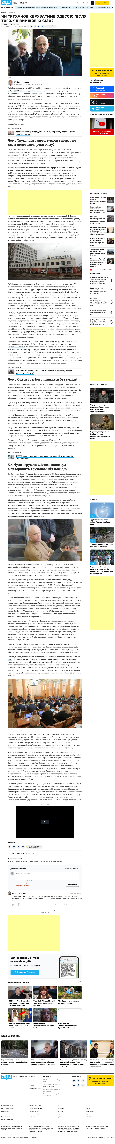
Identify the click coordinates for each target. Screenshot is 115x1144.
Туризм (88, 1114)
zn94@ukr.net (47, 1091)
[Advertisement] (45, 202)
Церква (60, 1114)
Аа (92, 3)
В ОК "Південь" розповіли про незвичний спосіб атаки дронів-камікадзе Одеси (45, 457)
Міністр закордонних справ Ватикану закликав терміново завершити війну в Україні (97, 242)
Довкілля (60, 1111)
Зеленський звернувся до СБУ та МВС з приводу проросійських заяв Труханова (45, 133)
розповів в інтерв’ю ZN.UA (28, 308)
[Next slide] (112, 7)
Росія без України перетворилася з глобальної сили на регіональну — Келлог (98, 209)
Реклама (31, 1086)
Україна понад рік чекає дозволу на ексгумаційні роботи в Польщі (98, 200)
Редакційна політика (35, 1088)
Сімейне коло (90, 1111)
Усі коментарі (45, 912)
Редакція (31, 1083)
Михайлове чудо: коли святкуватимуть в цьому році (98, 312)
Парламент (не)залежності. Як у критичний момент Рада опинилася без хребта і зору (97, 219)
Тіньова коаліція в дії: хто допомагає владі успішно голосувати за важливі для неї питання (98, 262)
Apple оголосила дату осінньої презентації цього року (101, 522)
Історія (88, 1108)
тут (36, 240)
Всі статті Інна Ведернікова (19, 853)
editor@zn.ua (47, 1096)
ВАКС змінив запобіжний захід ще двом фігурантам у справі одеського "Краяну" (44, 372)
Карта (30, 1091)
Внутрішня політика (7, 1105)
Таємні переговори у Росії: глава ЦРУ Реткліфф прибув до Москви (97, 252)
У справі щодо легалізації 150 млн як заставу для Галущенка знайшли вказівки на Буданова (99, 280)
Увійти (87, 3)
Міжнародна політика (7, 1108)
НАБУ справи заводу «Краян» (45, 114)
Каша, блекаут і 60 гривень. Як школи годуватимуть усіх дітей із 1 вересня (98, 290)
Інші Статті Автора (98, 384)
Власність (89, 1117)
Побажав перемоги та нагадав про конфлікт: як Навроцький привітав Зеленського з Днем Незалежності (98, 231)
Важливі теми (7, 7)
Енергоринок (5, 1114)
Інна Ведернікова (21, 83)
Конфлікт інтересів (35, 1111)
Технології (61, 1108)
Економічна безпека (35, 1114)
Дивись (93, 499)
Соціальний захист (35, 1105)
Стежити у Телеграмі (26, 972)
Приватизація (5, 1117)
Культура (60, 1117)
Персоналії (32, 1117)
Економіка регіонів (7, 1119)
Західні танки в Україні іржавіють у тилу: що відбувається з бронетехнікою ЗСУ (98, 321)
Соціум (88, 1105)
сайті (10, 659)
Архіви (31, 1080)
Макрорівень (5, 1111)
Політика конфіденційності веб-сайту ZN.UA (101, 1137)
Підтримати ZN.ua (102, 3)
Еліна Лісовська (67, 1067)
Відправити (72, 885)
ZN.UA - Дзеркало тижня (101, 131)
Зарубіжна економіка (35, 1108)
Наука (59, 1105)
